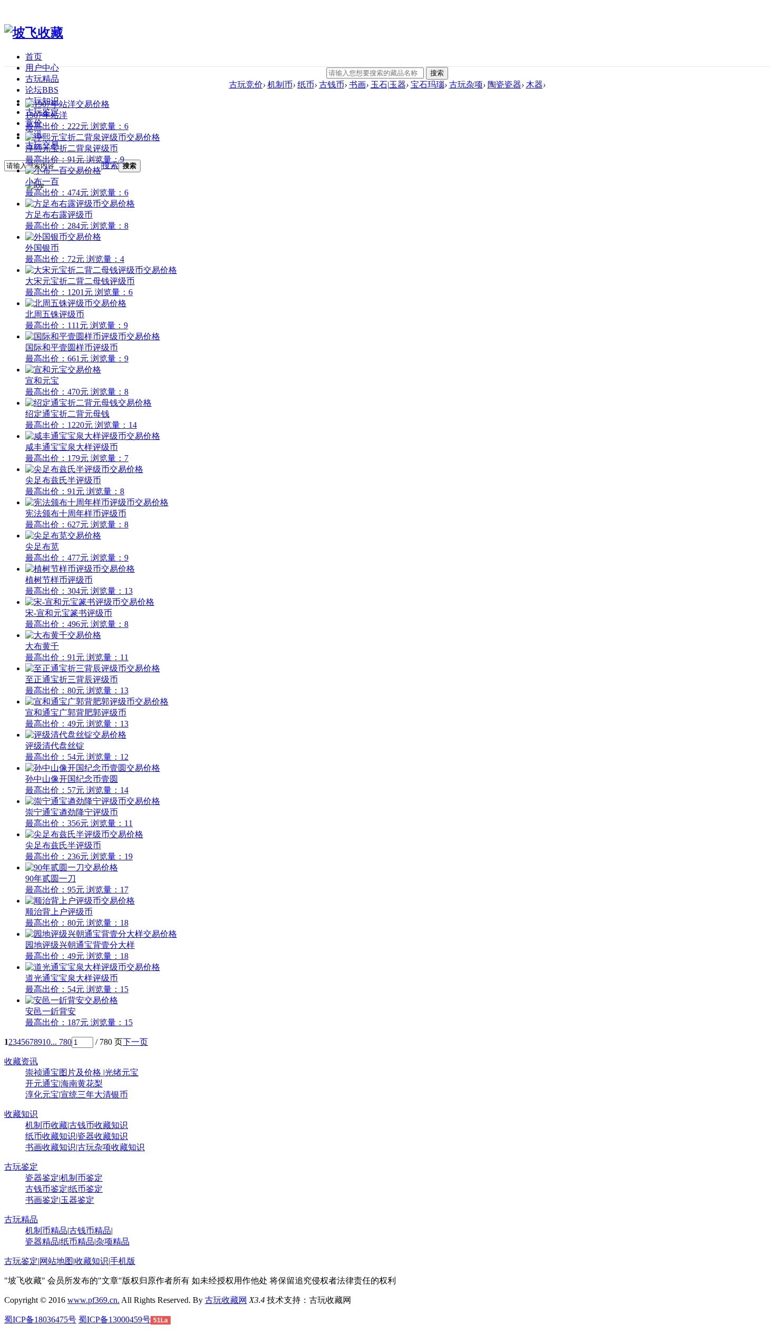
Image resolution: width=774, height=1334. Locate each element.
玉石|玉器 (388, 84)
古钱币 (331, 84)
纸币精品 (77, 1241)
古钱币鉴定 (46, 1188)
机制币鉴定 (82, 1177)
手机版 (122, 1261)
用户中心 (42, 67)
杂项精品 (113, 1241)
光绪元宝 (121, 1072)
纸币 (305, 84)
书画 (357, 84)
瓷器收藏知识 (102, 1136)
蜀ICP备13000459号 (114, 1319)
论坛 (41, 89)
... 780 (61, 1041)
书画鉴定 (42, 1199)
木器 (534, 84)
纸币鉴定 (86, 1188)
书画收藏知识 (50, 1147)
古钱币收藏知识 (98, 1125)
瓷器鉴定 (42, 1177)
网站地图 (56, 1261)
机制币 (280, 84)
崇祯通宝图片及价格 (64, 1072)
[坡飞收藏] (33, 33)
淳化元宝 (42, 1094)
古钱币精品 (90, 1230)
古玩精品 (42, 78)
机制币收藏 (46, 1125)
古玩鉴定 (21, 1166)
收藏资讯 (21, 1061)
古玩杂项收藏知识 (111, 1147)
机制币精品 (46, 1230)
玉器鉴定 (77, 1199)
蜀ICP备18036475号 (40, 1319)
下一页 (135, 1041)
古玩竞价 (246, 84)
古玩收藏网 (226, 1300)
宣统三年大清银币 (94, 1094)
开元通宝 (42, 1083)
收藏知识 (21, 1114)
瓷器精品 (42, 1241)
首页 (33, 56)
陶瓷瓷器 (504, 84)
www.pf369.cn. (93, 1300)
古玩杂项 (466, 84)
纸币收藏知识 (50, 1136)
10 (46, 1041)
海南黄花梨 (82, 1083)
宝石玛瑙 (427, 84)
